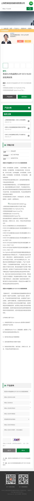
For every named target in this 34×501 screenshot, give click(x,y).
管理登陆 (24, 494)
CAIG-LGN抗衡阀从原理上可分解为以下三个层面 (16, 134)
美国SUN (23, 28)
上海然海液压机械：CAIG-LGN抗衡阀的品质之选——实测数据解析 (16, 120)
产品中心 (16, 28)
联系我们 (24, 96)
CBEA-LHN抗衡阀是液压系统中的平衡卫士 (16, 127)
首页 (11, 28)
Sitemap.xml (10, 494)
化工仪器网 (18, 494)
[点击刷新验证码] (16, 439)
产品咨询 (9, 96)
